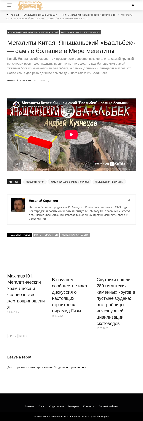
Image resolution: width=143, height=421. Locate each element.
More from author (46, 235)
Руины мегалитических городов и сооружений (33, 32)
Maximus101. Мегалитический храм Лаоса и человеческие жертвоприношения (26, 291)
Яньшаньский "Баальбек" (109, 181)
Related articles (19, 235)
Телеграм (73, 406)
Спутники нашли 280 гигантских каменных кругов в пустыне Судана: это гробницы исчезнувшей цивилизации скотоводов (116, 301)
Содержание (56, 406)
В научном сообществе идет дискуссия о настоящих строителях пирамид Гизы (70, 295)
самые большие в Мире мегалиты (69, 181)
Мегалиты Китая (35, 181)
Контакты (88, 406)
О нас (42, 406)
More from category (75, 235)
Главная (29, 406)
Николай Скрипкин (19, 80)
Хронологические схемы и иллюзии (80, 32)
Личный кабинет (108, 406)
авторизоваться (76, 367)
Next (22, 336)
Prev (13, 336)
